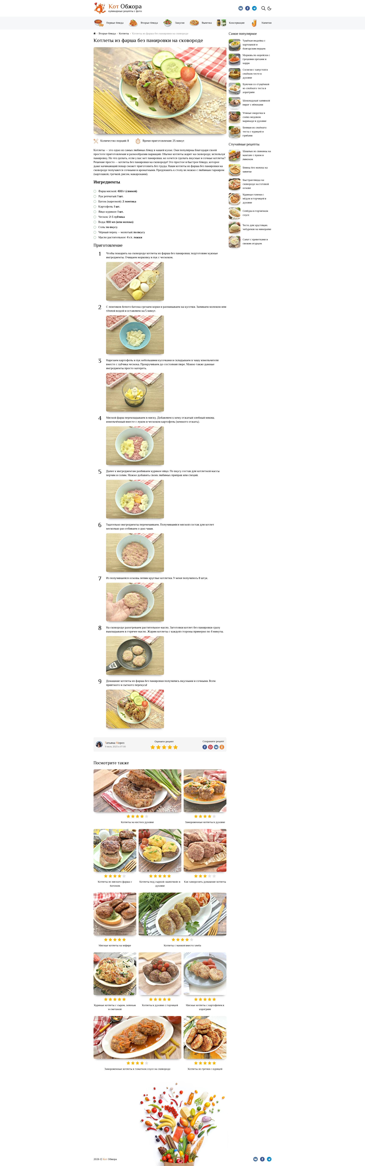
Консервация (236, 23)
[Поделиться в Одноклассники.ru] (222, 747)
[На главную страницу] (95, 33)
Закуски (179, 23)
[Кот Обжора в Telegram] (254, 8)
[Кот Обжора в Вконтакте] (240, 8)
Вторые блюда (149, 23)
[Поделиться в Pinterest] (210, 747)
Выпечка (207, 23)
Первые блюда (114, 23)
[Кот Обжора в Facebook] (247, 8)
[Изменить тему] (269, 8)
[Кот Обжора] (100, 8)
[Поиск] (263, 8)
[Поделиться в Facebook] (204, 747)
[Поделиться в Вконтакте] (216, 747)
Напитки (266, 23)
